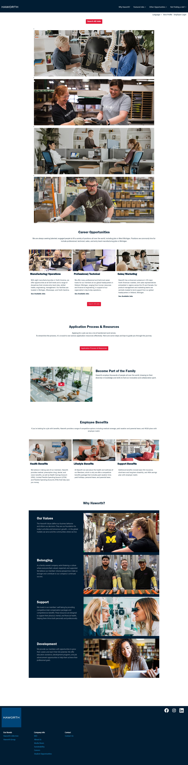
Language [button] (156, 15)
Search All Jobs (94, 21)
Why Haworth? (124, 7)
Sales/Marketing (127, 274)
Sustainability (39, 747)
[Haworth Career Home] (10, 5)
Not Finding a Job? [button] (177, 7)
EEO (35, 736)
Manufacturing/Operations (45, 274)
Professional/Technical (87, 274)
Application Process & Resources (94, 348)
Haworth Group (9, 740)
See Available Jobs (38, 294)
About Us (37, 740)
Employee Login (180, 15)
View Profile (167, 15)
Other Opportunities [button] (157, 7)
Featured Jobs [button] (139, 7)
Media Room (39, 743)
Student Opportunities (43, 754)
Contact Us (69, 736)
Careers (37, 750)
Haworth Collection (10, 736)
